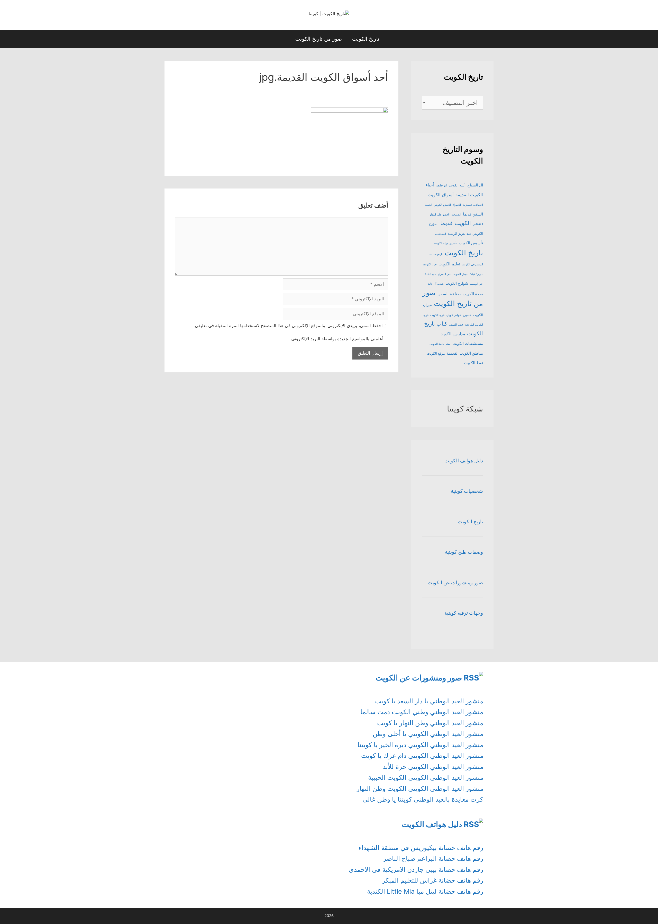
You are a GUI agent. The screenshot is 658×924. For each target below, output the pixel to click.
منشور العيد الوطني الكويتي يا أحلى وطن (428, 734)
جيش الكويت (460, 274)
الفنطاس (478, 224)
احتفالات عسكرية (473, 205)
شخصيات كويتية (467, 491)
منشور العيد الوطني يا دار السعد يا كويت (429, 701)
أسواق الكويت (441, 194)
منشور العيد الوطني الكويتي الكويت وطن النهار (420, 788)
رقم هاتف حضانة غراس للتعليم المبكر (432, 880)
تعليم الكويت (449, 263)
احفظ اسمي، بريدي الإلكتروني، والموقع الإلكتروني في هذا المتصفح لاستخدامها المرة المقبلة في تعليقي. (288, 325)
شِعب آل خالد (436, 283)
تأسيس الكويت (471, 243)
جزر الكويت (430, 264)
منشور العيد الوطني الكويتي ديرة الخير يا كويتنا (420, 745)
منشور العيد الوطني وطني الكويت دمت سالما (421, 712)
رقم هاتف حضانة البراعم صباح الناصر (433, 858)
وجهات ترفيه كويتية (463, 613)
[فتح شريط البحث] (281, 39)
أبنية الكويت (457, 185)
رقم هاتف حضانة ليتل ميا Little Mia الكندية (425, 891)
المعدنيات (440, 234)
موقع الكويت (436, 353)
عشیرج (467, 315)
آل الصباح (475, 185)
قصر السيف (456, 324)
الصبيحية (456, 214)
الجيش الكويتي (442, 205)
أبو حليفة (441, 185)
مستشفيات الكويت (467, 343)
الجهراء (457, 205)
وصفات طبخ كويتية (464, 552)
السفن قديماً (473, 214)
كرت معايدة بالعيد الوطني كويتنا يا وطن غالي (422, 799)
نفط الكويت (473, 363)
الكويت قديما (455, 223)
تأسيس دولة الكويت (445, 243)
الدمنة (428, 205)
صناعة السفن (449, 293)
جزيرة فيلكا (476, 274)
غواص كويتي (453, 315)
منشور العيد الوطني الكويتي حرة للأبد (433, 766)
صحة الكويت (473, 294)
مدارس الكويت (452, 333)
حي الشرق (444, 274)
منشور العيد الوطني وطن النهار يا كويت (430, 723)
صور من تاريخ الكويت (318, 39)
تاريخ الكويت (365, 39)
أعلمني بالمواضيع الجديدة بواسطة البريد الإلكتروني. (336, 338)
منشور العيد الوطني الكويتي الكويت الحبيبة (425, 777)
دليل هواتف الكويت (463, 461)
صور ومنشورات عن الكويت (455, 583)
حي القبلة (430, 274)
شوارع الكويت (456, 283)
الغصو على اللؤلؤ (439, 214)
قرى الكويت (437, 315)
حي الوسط (476, 283)
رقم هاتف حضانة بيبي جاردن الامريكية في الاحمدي (416, 869)
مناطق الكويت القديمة (465, 353)
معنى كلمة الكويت (440, 344)
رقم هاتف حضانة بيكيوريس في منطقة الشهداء (421, 847)
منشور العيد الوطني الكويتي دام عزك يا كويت (422, 755)
